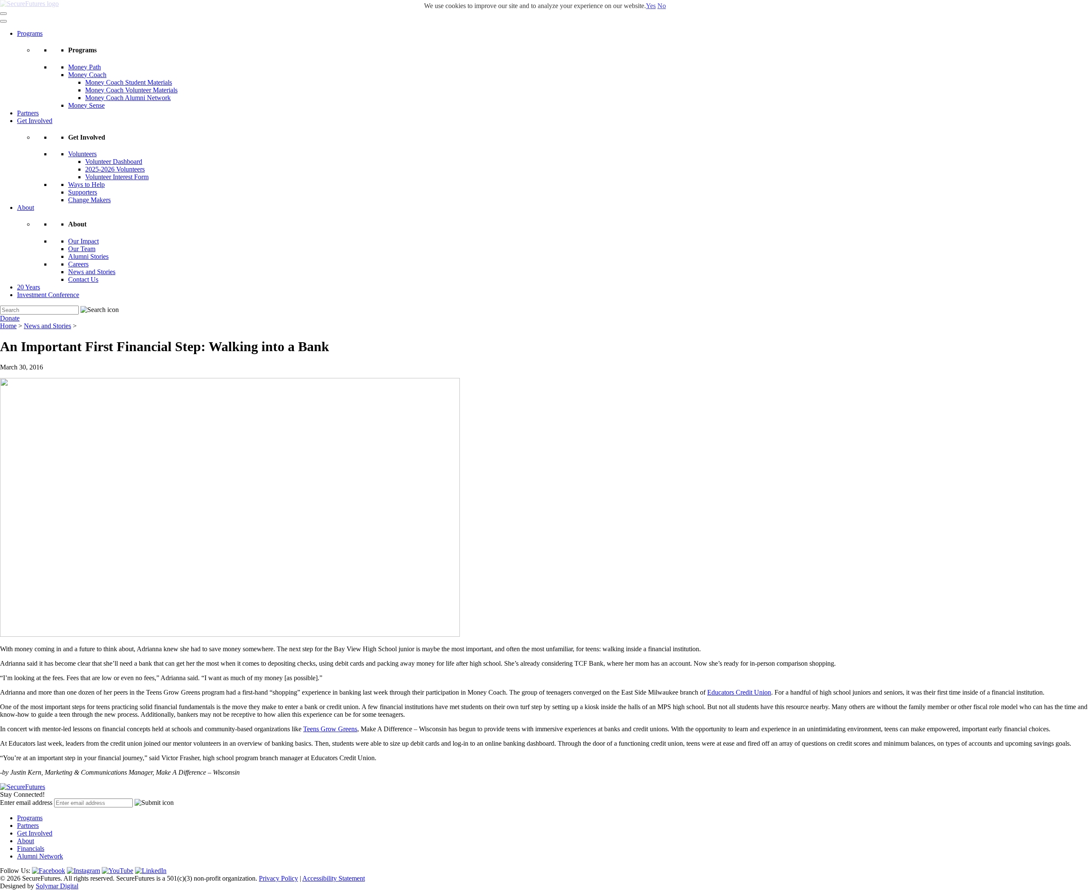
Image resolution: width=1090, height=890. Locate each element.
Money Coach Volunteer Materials (131, 90)
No (661, 5)
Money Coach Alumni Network (128, 97)
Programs (30, 33)
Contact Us (83, 279)
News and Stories (91, 271)
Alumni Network (40, 856)
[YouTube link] (117, 870)
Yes (651, 5)
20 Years (28, 287)
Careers (78, 264)
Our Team (81, 248)
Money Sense (86, 105)
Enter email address (26, 802)
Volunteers (82, 153)
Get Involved (34, 120)
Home (8, 325)
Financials (30, 848)
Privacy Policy (278, 878)
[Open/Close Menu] (3, 13)
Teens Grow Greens (330, 729)
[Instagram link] (83, 870)
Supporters (82, 192)
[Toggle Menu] (3, 21)
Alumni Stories (88, 256)
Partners (28, 113)
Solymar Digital (57, 886)
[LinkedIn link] (150, 870)
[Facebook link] (48, 870)
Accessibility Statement (333, 878)
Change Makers (89, 199)
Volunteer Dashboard (113, 161)
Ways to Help (86, 184)
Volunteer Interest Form (117, 176)
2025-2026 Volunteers (115, 169)
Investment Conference (48, 294)
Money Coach (87, 74)
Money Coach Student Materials (128, 82)
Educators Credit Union (739, 692)
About (25, 207)
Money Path (84, 67)
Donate (10, 318)
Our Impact (83, 241)
